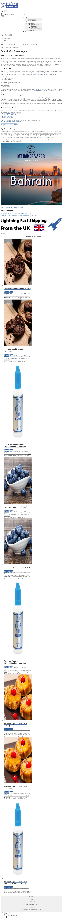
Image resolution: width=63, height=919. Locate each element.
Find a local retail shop (31, 904)
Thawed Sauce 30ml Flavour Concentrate (11, 121)
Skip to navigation (5, 2)
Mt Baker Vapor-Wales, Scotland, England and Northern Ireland (19, 215)
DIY (26, 21)
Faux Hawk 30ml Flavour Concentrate (10, 124)
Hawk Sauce (4, 102)
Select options (7, 297)
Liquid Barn (34, 27)
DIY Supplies (31, 30)
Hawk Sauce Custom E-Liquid (8, 115)
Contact (5, 10)
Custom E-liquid (32, 19)
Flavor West (33, 26)
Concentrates (31, 23)
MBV (17, 47)
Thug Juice (47, 89)
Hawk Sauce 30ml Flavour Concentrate (10, 113)
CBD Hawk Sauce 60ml (7, 116)
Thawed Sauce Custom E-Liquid (9, 123)
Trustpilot (3, 233)
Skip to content (13, 2)
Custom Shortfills (32, 20)
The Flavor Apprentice (36, 28)
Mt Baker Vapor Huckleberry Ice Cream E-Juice (16, 213)
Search (5, 913)
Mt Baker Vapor (34, 24)
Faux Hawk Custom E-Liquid (8, 125)
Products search (6, 14)
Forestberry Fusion (35, 90)
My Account (7, 912)
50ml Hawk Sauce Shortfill (7, 117)
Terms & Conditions (31, 901)
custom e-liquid (41, 74)
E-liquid (26, 17)
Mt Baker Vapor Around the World (17, 45)
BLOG (26, 31)
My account (6, 11)
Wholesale (31, 907)
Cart (5, 917)
